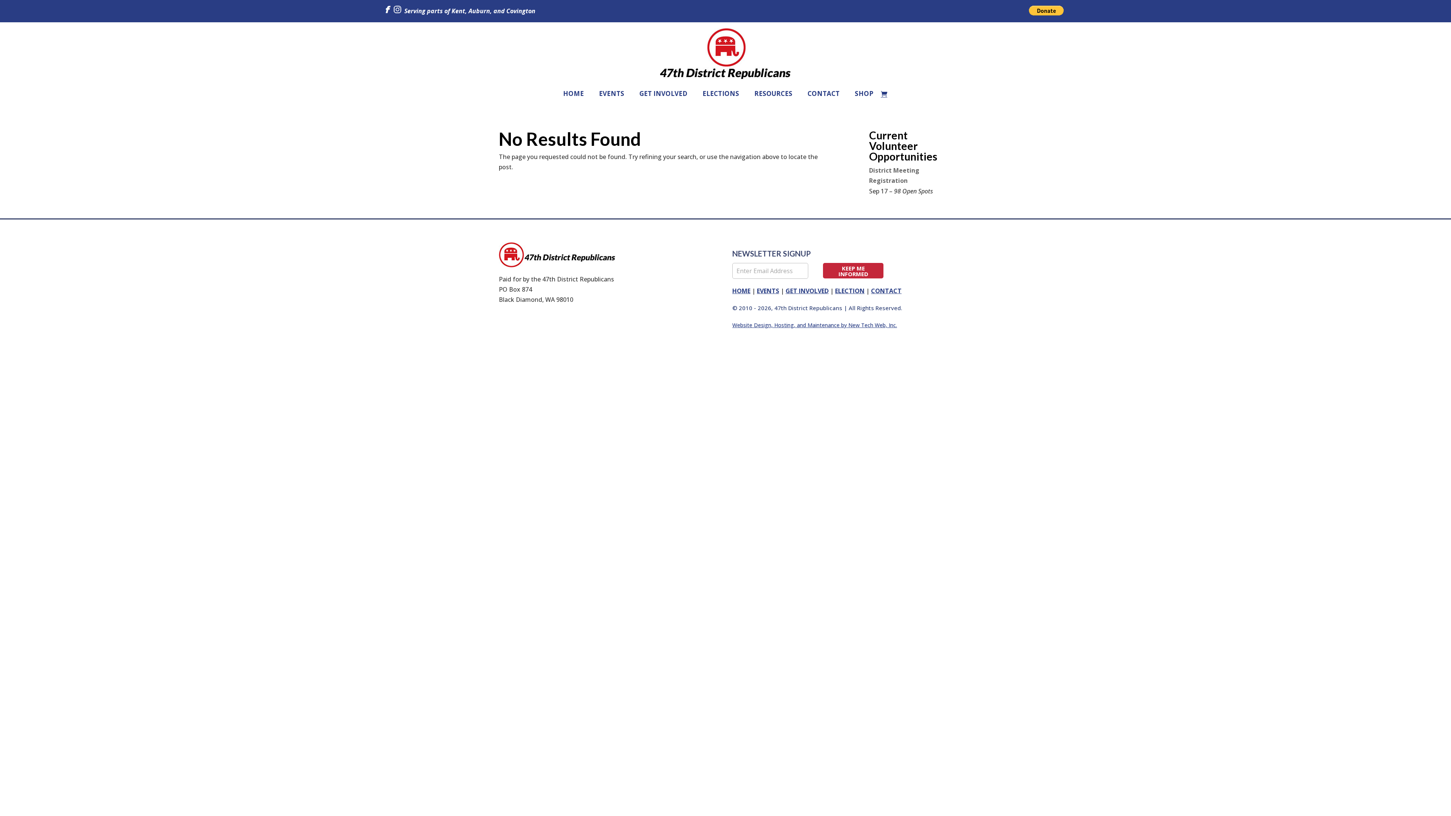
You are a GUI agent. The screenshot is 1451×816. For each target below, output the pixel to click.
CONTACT (823, 93)
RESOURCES (773, 93)
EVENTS (611, 93)
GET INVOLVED (663, 93)
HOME (573, 93)
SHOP (864, 93)
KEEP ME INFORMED (853, 271)
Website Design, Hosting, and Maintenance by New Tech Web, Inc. (814, 325)
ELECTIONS (720, 93)
